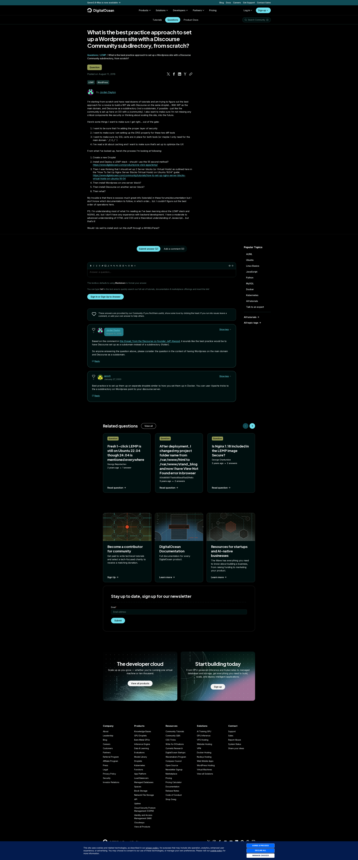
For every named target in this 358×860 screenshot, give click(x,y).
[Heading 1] (111, 266)
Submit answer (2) (148, 248)
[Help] (232, 266)
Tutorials (157, 19)
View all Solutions (205, 774)
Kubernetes (252, 295)
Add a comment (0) (174, 248)
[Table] (132, 266)
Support (232, 731)
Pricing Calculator (174, 782)
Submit (118, 620)
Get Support (249, 2)
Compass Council (174, 761)
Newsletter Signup (174, 769)
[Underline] (97, 266)
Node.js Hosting (204, 757)
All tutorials (252, 301)
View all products (140, 683)
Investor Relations (111, 782)
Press (105, 765)
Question (95, 67)
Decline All (260, 850)
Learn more (165, 577)
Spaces (137, 786)
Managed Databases (143, 782)
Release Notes (172, 791)
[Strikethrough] (99, 266)
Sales (230, 735)
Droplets (138, 761)
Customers (108, 748)
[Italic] (94, 266)
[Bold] (91, 266)
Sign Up (111, 577)
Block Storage (140, 791)
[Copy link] (190, 74)
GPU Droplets (140, 735)
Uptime (137, 803)
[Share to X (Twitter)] (168, 74)
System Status (234, 744)
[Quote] (126, 266)
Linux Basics (252, 265)
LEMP (103, 55)
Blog (221, 2)
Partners (107, 752)
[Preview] (230, 266)
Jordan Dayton (108, 92)
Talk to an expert (255, 307)
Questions (172, 19)
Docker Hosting (204, 752)
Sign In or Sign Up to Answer (105, 296)
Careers (237, 2)
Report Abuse (234, 740)
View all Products (142, 826)
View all (148, 426)
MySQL (250, 283)
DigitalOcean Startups (175, 752)
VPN (199, 748)
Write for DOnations (175, 744)
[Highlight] (108, 266)
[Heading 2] (114, 266)
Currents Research (174, 748)
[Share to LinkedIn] (179, 74)
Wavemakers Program (176, 757)
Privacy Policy (109, 774)
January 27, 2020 (112, 379)
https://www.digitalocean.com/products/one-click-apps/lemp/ (125, 164)
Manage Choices (260, 855)
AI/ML (249, 254)
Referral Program (111, 757)
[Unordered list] (120, 266)
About (105, 731)
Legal (105, 769)
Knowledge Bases (142, 731)
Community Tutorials (175, 731)
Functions (138, 769)
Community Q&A (173, 735)
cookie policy (216, 850)
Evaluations (139, 752)
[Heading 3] (117, 266)
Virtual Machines (204, 769)
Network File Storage (144, 795)
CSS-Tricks (171, 740)
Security (106, 778)
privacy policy (152, 848)
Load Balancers (141, 778)
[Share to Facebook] (174, 74)
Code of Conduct (174, 795)
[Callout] (129, 266)
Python (249, 277)
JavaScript (251, 271)
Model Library (140, 757)
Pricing (169, 778)
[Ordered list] (123, 266)
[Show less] (230, 329)
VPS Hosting (202, 740)
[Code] (135, 266)
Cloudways (139, 822)
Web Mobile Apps (205, 761)
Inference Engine (142, 744)
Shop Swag (171, 799)
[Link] (102, 266)
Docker (250, 289)
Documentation (172, 786)
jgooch (107, 376)
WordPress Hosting (206, 765)
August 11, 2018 (113, 333)
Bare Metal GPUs (142, 740)
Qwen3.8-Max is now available (102, 2)
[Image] (105, 266)
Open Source (172, 765)
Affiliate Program (110, 761)
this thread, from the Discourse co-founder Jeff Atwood (150, 341)
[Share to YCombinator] (185, 74)
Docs (228, 2)
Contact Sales (264, 2)
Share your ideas (236, 748)
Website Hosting (204, 744)
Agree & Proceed (260, 845)
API (135, 799)
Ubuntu (250, 260)
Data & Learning (141, 748)
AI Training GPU (204, 731)
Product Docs (191, 19)
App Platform (140, 774)
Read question (115, 487)
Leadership (108, 735)
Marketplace (171, 774)
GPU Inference (203, 735)
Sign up (262, 10)
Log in (247, 10)
